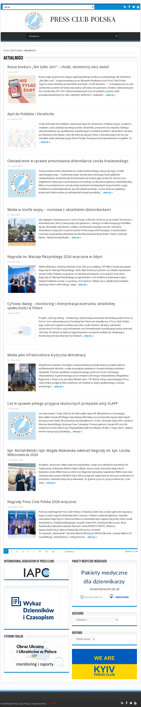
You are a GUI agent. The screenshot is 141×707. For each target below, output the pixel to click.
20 (46, 551)
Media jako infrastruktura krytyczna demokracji (46, 355)
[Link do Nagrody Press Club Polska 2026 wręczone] (22, 524)
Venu (43, 704)
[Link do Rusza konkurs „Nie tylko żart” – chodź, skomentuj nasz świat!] (22, 89)
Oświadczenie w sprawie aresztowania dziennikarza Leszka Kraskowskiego (67, 161)
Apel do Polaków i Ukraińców (30, 114)
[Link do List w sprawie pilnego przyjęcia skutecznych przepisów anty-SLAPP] (22, 426)
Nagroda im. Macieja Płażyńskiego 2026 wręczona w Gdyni (54, 257)
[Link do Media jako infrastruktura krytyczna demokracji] (22, 377)
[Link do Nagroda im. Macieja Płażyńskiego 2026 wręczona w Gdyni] (22, 279)
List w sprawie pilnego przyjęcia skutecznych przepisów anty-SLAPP (62, 403)
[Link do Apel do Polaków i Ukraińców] (22, 136)
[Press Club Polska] (70, 29)
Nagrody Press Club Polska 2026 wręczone (41, 502)
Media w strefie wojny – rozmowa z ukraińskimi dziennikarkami (59, 210)
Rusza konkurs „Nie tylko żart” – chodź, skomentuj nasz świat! (58, 67)
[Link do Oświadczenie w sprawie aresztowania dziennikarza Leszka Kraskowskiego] (22, 183)
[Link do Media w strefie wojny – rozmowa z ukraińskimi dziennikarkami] (22, 232)
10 (39, 551)
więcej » (110, 95)
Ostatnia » (69, 551)
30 (53, 551)
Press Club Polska (12, 50)
